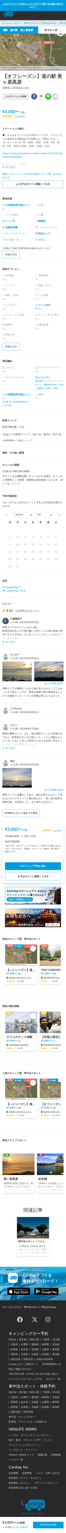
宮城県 (45, 1354)
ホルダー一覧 (53, 1379)
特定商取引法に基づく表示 (23, 1488)
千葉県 (46, 1339)
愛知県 (35, 1344)
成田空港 (15, 1359)
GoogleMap (11, 587)
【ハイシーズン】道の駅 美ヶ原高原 (21, 970)
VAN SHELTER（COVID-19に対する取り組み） (34, 1374)
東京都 (22, 1339)
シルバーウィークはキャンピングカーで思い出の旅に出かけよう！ (33, 5)
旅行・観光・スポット (21, 1440)
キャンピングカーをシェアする (25, 1379)
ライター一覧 (16, 1460)
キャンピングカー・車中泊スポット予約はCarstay (29, 23)
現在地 (12, 1339)
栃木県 (24, 1349)
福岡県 (45, 1344)
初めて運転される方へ (21, 1369)
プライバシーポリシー (46, 1483)
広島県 (24, 1354)
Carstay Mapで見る (15, 591)
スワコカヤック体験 (19, 1037)
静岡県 (55, 1349)
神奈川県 (34, 1339)
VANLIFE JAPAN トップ (21, 1455)
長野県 (14, 1354)
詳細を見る (11, 254)
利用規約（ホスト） (19, 1483)
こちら (26, 440)
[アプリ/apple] (18, 1291)
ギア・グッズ (43, 1440)
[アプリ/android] (46, 1291)
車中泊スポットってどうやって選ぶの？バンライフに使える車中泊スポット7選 (33, 1241)
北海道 (55, 1344)
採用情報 (27, 1473)
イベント (13, 1445)
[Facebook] (20, 1319)
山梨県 (45, 1349)
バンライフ (42, 1435)
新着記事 (42, 1455)
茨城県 (35, 1349)
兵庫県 (24, 1344)
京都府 (35, 1354)
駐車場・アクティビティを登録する (28, 1422)
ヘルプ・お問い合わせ (48, 1473)
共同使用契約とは (51, 1364)
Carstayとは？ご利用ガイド (23, 1364)
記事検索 (56, 1455)
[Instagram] (47, 1319)
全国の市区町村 (44, 1359)
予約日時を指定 (48, 1525)
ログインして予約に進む (33, 866)
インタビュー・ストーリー (23, 1450)
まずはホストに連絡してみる (34, 184)
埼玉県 (56, 1339)
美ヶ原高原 (11, 1179)
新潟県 (55, 1354)
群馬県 (14, 1349)
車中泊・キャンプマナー (22, 1417)
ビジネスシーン (29, 1445)
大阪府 (14, 1344)
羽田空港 (28, 1359)
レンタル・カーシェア (21, 1435)
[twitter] (35, 1319)
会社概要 (13, 1473)
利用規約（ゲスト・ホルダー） (25, 1478)
